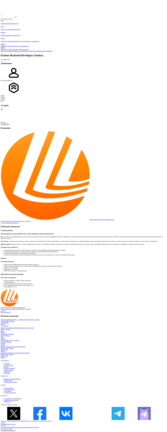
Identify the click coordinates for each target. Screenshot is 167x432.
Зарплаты (45, 51)
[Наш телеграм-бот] (144, 419)
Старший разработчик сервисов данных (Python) (15, 353)
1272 (12, 421)
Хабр (2, 430)
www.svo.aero (5, 223)
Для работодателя (9, 389)
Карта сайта (7, 371)
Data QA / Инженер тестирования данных (13, 346)
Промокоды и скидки (10, 382)
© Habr (3, 422)
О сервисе (7, 363)
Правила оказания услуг (11, 400)
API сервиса (7, 391)
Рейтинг (40, 51)
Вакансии (4, 51)
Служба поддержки (10, 392)
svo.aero (3, 310)
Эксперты (28, 51)
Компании (34, 51)
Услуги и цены (8, 365)
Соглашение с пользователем (12, 398)
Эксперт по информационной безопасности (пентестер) (17, 328)
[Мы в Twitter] (14, 419)
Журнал (50, 51)
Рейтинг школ (8, 380)
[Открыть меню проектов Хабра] (1, 15)
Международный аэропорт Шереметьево (102, 219)
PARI (2, 335)
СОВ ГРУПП (5, 321)
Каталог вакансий (9, 368)
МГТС (3, 329)
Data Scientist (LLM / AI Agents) (10, 340)
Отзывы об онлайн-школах (12, 379)
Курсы (13, 430)
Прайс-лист (7, 401)
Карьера (9, 430)
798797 (23, 421)
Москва (12, 321)
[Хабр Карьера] (7, 17)
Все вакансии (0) (14, 223)
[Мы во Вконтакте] (66, 419)
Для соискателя (8, 388)
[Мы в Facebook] (40, 419)
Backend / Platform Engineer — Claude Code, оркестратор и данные (20, 319)
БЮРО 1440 (4, 348)
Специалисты (11, 51)
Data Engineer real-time (7, 334)
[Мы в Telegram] (118, 419)
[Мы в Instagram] (92, 419)
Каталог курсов (8, 370)
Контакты (7, 373)
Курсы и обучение (20, 51)
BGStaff (3, 342)
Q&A (5, 430)
